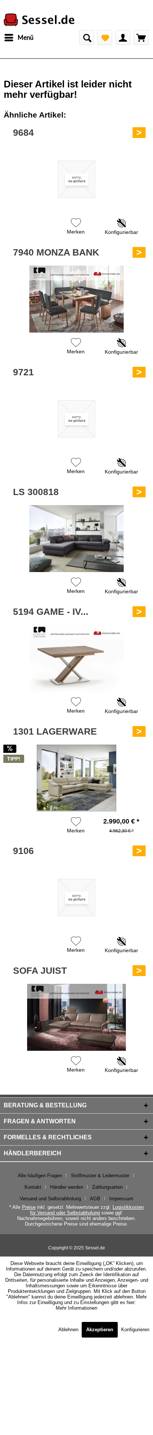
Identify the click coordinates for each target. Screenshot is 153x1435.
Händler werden (66, 1187)
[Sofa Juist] (76, 1017)
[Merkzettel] (104, 37)
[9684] (76, 179)
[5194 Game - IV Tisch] (76, 658)
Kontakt (33, 1187)
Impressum (121, 1198)
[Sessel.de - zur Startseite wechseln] (39, 19)
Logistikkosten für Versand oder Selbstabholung (87, 1210)
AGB (95, 1198)
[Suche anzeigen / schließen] (86, 37)
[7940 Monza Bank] (76, 299)
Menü (25, 37)
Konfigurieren (135, 1329)
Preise (29, 1207)
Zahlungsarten (107, 1187)
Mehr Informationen (76, 1308)
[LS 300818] (76, 538)
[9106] (76, 897)
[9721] (76, 418)
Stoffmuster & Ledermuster (100, 1175)
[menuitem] (18, 37)
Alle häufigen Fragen (40, 1175)
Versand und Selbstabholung (50, 1198)
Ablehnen (69, 1329)
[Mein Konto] (122, 37)
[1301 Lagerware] (76, 778)
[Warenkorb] (141, 37)
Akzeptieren (99, 1329)
